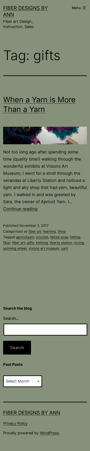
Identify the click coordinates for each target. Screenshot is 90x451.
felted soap (59, 237)
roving (79, 243)
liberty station (61, 243)
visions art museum (43, 248)
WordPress (49, 433)
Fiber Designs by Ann (31, 413)
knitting (42, 243)
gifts (30, 243)
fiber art (34, 231)
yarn (64, 248)
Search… (11, 318)
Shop (62, 231)
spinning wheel (15, 248)
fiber (6, 243)
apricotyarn (25, 237)
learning (49, 231)
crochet (42, 237)
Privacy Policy (15, 423)
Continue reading (20, 208)
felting (75, 237)
